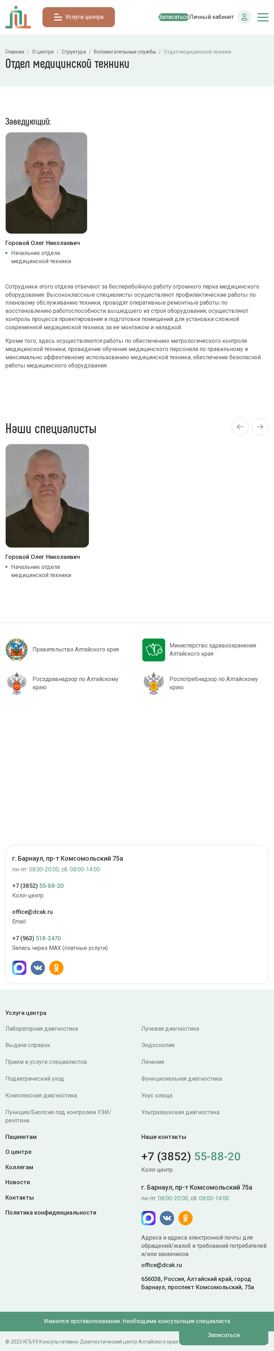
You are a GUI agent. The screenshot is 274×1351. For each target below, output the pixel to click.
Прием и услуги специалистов (46, 1062)
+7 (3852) (38, 885)
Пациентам (21, 1137)
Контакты (19, 1197)
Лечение (152, 1062)
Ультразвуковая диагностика (180, 1112)
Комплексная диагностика (41, 1095)
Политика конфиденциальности (50, 1212)
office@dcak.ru (32, 912)
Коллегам (19, 1167)
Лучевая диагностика (170, 1028)
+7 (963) (36, 938)
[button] (240, 426)
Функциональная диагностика (181, 1078)
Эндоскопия (157, 1045)
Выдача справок (27, 1045)
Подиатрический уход (34, 1078)
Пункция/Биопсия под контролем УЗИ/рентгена (58, 1116)
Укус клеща (156, 1095)
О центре (18, 1151)
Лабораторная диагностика (41, 1028)
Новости (17, 1182)
